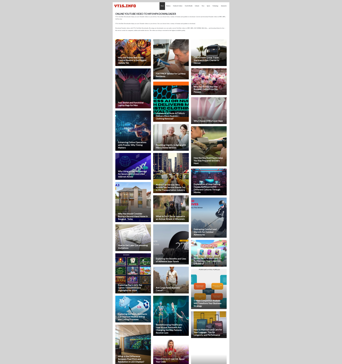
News (203, 6)
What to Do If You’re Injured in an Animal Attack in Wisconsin (170, 217)
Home (162, 6)
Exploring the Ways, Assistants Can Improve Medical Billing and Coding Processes (132, 317)
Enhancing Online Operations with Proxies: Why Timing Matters (132, 145)
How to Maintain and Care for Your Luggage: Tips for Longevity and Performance (208, 332)
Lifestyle (197, 6)
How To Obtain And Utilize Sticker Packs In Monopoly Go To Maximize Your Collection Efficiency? (208, 259)
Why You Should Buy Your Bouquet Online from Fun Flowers (206, 89)
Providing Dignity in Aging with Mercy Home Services (171, 146)
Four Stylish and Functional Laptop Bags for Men (130, 103)
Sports (208, 6)
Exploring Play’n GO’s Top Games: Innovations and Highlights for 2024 (130, 288)
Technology (215, 6)
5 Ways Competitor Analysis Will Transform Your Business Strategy (207, 303)
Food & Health (188, 6)
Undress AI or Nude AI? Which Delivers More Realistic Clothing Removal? (170, 116)
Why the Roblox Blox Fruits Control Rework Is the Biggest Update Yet (132, 60)
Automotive (224, 6)
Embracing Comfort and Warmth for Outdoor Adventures (205, 232)
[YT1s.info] (125, 6)
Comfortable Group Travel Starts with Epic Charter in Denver (206, 60)
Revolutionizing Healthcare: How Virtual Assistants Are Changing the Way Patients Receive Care (169, 328)
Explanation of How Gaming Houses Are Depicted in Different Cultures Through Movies (207, 188)
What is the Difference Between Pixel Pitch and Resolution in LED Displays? (131, 359)
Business (168, 6)
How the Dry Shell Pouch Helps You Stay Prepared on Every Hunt (208, 160)
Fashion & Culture (177, 6)
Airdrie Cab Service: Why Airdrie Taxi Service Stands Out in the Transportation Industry (170, 187)
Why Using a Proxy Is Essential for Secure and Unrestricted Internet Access (132, 174)
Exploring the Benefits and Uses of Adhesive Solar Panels (171, 260)
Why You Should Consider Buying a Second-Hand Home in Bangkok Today (133, 216)
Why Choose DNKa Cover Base (208, 121)
